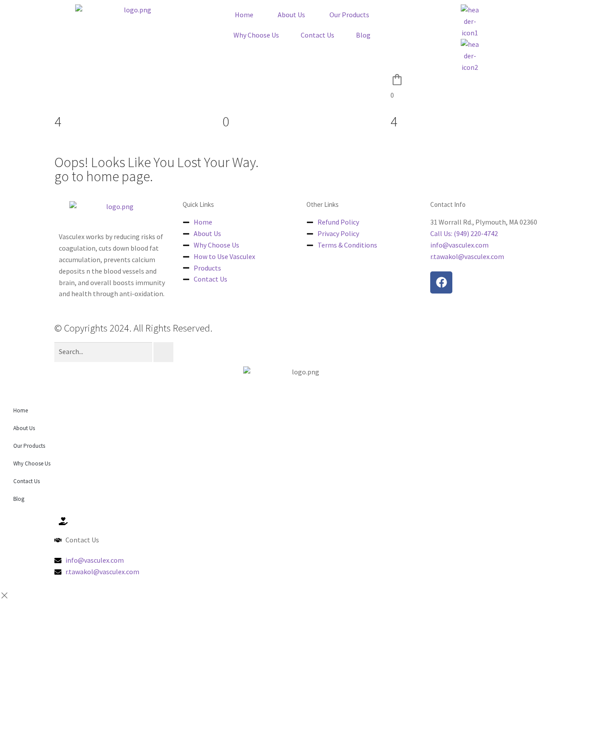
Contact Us (317, 35)
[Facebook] (441, 282)
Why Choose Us (256, 35)
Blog (363, 35)
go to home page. (103, 176)
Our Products (349, 14)
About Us (291, 14)
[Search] (163, 352)
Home (244, 14)
